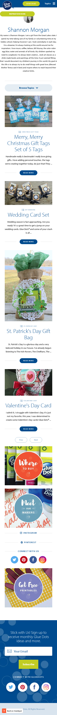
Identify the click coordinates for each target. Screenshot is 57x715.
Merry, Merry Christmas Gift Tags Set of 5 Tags (28, 143)
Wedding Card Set (28, 214)
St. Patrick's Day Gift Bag (28, 334)
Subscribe (31, 4)
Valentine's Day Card (28, 405)
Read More (28, 173)
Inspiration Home (17, 14)
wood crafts (13, 94)
